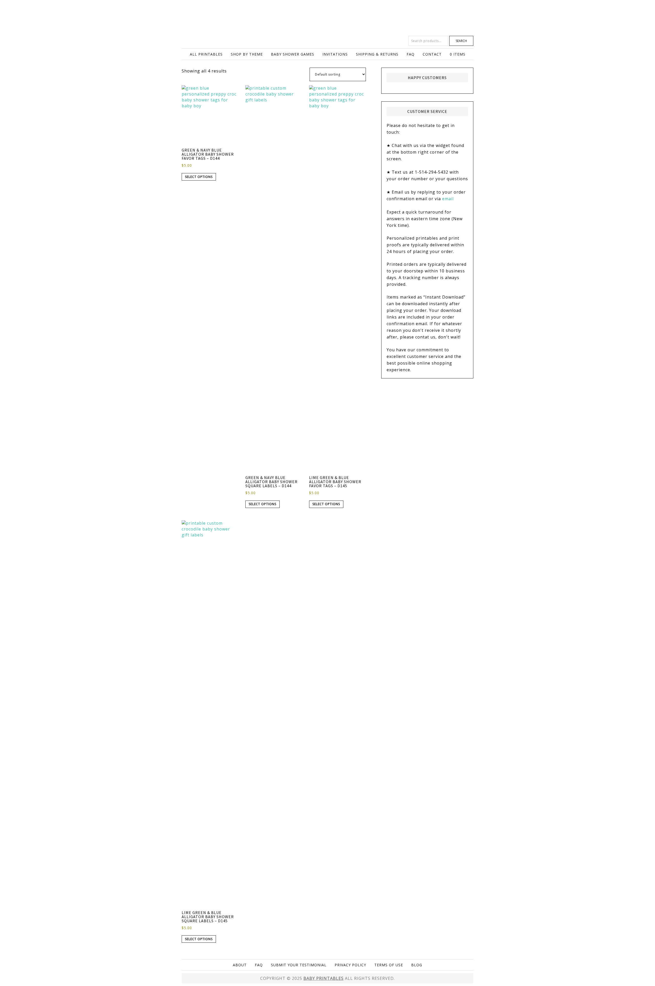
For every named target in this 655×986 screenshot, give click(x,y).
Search (461, 41)
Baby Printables (327, 18)
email (448, 199)
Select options (199, 177)
